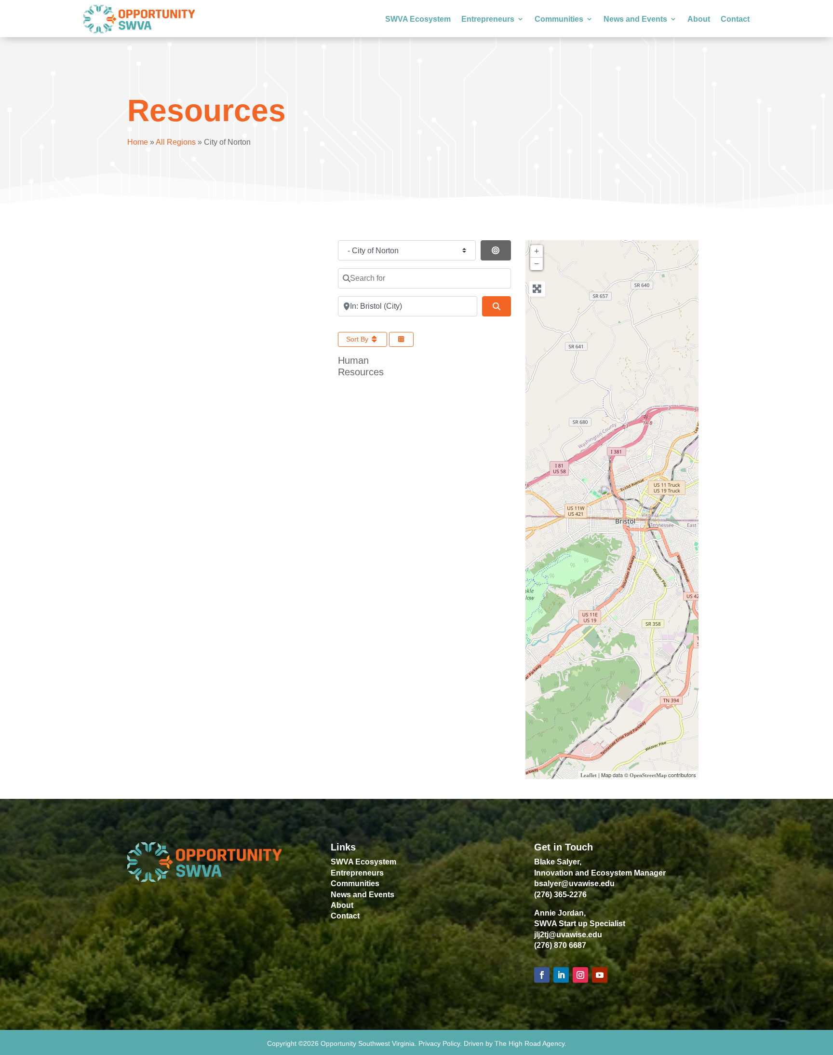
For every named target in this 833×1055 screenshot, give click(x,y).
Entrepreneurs (487, 19)
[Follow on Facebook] (542, 975)
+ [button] (536, 251)
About (698, 19)
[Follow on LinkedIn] (561, 975)
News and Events (635, 19)
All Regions (176, 142)
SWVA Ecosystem (418, 19)
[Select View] (401, 339)
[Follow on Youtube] (599, 975)
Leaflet (588, 775)
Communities (559, 19)
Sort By (358, 339)
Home (137, 142)
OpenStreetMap (648, 775)
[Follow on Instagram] (580, 975)
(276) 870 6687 (560, 945)
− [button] (536, 264)
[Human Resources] (613, 498)
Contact (735, 19)
